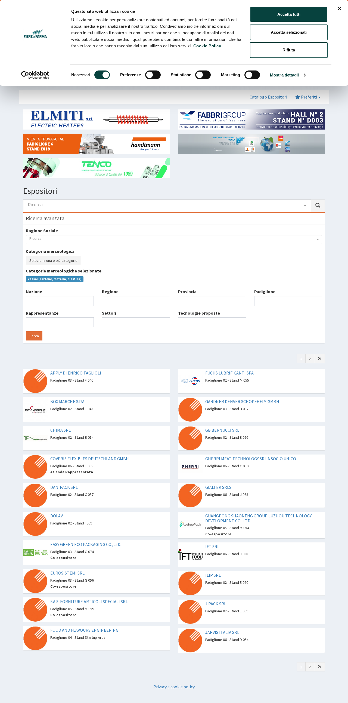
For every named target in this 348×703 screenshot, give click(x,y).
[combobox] (167, 205)
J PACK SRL (215, 603)
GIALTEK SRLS (218, 487)
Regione (110, 291)
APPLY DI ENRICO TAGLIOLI (75, 373)
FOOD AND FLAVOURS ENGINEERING (84, 630)
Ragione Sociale (42, 230)
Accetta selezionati (289, 32)
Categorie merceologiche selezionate (63, 271)
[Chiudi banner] (339, 8)
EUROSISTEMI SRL (67, 573)
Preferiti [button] (309, 97)
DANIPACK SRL (64, 487)
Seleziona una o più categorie (53, 260)
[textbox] (29, 301)
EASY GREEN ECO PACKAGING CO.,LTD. (85, 544)
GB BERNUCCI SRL (222, 430)
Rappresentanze (42, 313)
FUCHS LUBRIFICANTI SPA (229, 373)
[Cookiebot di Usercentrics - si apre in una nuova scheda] (35, 75)
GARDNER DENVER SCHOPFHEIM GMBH (242, 401)
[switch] (153, 74)
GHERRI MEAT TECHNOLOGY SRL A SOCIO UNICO (250, 458)
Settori (109, 313)
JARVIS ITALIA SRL (222, 632)
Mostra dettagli (284, 75)
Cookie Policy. (207, 46)
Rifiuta (288, 50)
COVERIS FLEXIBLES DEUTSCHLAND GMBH (89, 458)
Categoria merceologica (50, 251)
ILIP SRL (213, 575)
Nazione (34, 291)
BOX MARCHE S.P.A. (67, 401)
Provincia (187, 291)
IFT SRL (212, 546)
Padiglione (264, 291)
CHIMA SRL (60, 430)
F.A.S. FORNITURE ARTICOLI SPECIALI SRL (89, 601)
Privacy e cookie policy (174, 686)
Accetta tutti (288, 14)
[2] (319, 358)
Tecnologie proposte (199, 313)
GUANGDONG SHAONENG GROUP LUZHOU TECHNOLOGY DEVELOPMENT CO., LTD (258, 518)
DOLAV (56, 515)
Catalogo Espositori (268, 97)
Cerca (34, 335)
